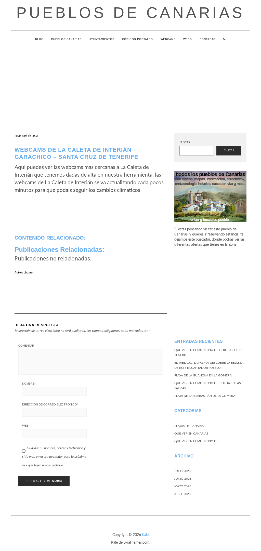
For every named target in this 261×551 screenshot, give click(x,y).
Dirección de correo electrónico (50, 404)
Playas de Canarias (189, 425)
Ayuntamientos (101, 39)
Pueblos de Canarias (130, 12)
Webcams (168, 39)
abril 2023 (182, 493)
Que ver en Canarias (191, 433)
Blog (39, 39)
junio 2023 (182, 478)
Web (25, 425)
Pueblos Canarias (66, 39)
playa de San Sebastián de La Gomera (204, 395)
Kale (145, 535)
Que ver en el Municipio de (196, 441)
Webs (187, 39)
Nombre (28, 383)
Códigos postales (137, 39)
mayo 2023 (182, 486)
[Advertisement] (130, 86)
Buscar (184, 142)
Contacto (208, 39)
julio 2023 (182, 471)
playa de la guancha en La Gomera (203, 375)
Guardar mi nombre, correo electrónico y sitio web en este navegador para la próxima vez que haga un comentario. (54, 457)
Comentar (26, 345)
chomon (29, 272)
